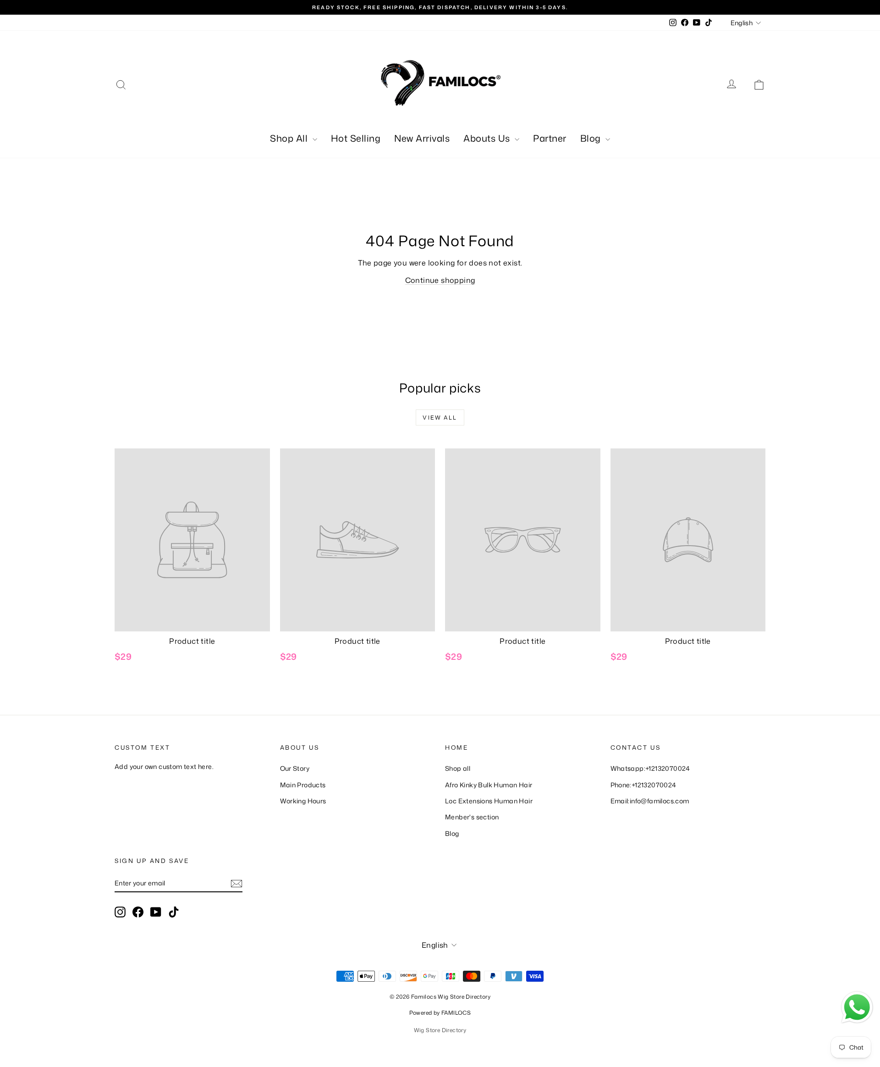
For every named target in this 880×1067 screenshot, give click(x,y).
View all (440, 417)
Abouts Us (487, 138)
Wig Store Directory (440, 1030)
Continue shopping (440, 280)
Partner (549, 138)
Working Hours (303, 800)
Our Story (295, 768)
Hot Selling (356, 138)
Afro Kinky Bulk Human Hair (488, 784)
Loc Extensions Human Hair (489, 800)
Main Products (303, 784)
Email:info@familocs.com (649, 800)
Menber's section (472, 817)
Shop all (457, 768)
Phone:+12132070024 (643, 784)
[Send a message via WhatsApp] (857, 1007)
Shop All (290, 138)
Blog (592, 138)
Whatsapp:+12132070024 (650, 768)
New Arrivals (422, 138)
